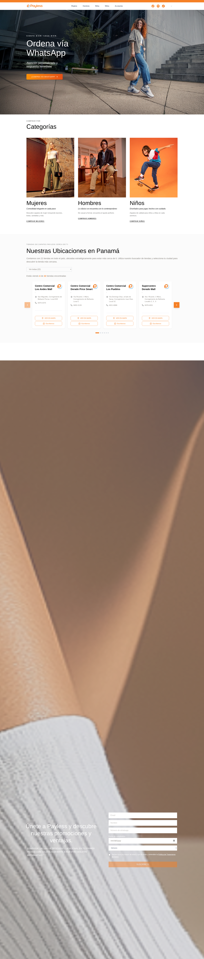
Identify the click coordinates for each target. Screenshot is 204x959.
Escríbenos (50, 323)
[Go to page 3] (102, 332)
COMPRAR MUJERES (35, 221)
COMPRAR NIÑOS (137, 221)
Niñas (97, 6)
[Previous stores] (27, 305)
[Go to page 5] (106, 332)
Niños (107, 6)
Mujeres (74, 6)
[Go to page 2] (100, 332)
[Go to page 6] (108, 332)
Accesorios (119, 6)
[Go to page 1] (97, 332)
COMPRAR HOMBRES (87, 218)
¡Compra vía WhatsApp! (43, 77)
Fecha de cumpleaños (117, 836)
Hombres (86, 6)
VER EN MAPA (50, 318)
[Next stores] (176, 305)
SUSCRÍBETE (142, 864)
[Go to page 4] (104, 332)
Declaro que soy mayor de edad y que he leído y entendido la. (144, 856)
